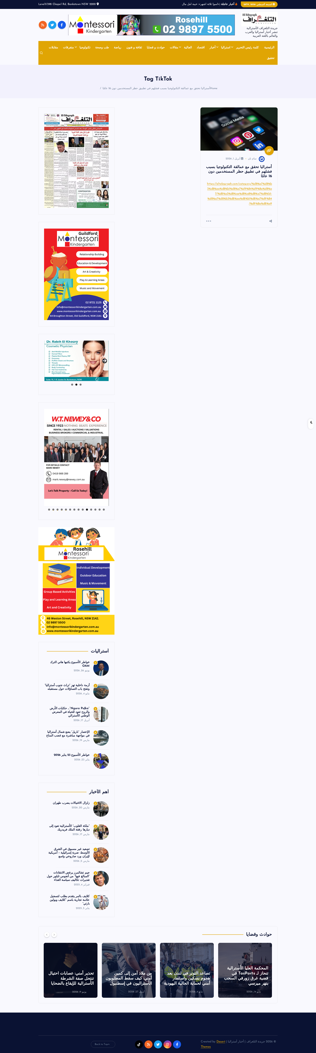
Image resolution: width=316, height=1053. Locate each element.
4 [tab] (91, 510)
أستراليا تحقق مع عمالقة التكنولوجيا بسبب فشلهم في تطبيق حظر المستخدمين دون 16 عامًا (156, 88)
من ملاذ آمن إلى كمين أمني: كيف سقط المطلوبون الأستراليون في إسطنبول (187, 978)
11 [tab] (61, 510)
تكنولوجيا (85, 47)
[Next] (54, 934)
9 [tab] (70, 510)
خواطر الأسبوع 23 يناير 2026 (72, 755)
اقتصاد (201, 47)
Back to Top (101, 1044)
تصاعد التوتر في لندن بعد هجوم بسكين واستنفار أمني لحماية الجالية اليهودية (245, 978)
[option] (245, 970)
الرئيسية (269, 47)
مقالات (174, 47)
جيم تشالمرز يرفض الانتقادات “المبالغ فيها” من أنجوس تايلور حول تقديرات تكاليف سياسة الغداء (68, 876)
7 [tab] (79, 510)
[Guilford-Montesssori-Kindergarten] (76, 274)
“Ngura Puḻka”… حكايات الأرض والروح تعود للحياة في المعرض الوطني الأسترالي (70, 712)
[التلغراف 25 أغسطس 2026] (76, 160)
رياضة (117, 47)
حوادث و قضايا (156, 47)
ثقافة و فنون (134, 47)
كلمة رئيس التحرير (247, 47)
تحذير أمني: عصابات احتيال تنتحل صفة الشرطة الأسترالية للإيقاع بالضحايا (129, 978)
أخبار (212, 47)
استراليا (225, 47)
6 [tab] (83, 510)
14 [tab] (49, 510)
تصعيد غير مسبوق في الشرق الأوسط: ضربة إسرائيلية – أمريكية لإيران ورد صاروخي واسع (69, 853)
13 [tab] (53, 510)
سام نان (252, 158)
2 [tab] (76, 385)
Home (214, 88)
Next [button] (104, 360)
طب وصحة (102, 47)
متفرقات (68, 47)
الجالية (188, 47)
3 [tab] (72, 385)
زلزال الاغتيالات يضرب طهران (71, 803)
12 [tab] (57, 510)
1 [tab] (81, 385)
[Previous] (47, 934)
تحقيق (270, 58)
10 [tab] (66, 510)
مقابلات (53, 47)
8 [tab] (74, 510)
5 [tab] (87, 510)
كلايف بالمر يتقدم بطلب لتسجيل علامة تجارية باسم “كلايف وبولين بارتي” (70, 900)
